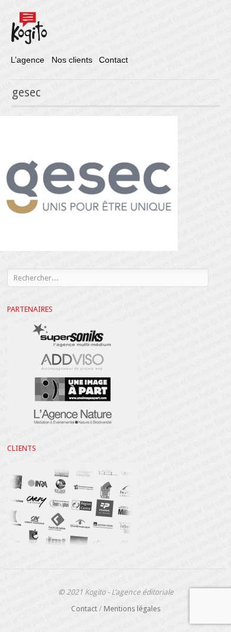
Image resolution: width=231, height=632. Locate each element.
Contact (113, 60)
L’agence (27, 60)
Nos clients (72, 60)
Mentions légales (132, 608)
